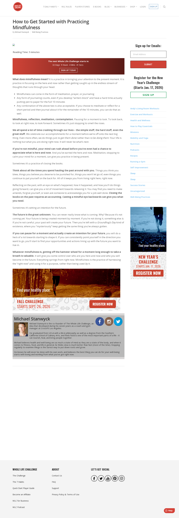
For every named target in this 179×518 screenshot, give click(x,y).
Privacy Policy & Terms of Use (65, 494)
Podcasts (134, 150)
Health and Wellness (140, 120)
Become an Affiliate (21, 494)
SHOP (132, 6)
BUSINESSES (119, 6)
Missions (134, 132)
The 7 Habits (18, 482)
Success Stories (137, 185)
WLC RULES (67, 6)
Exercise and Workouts (141, 114)
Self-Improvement (139, 167)
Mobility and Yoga (139, 138)
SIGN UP (153, 6)
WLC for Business (21, 500)
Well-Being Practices (40, 32)
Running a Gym (137, 161)
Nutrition (135, 144)
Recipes (134, 155)
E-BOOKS (97, 6)
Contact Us (57, 475)
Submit (148, 64)
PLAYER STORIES (82, 6)
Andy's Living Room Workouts (144, 108)
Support (55, 488)
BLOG (107, 6)
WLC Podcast (19, 507)
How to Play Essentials (141, 126)
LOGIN (143, 6)
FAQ (54, 482)
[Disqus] (68, 412)
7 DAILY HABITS (50, 6)
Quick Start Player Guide (23, 488)
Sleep (133, 173)
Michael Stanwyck (22, 32)
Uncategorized (137, 191)
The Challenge (19, 475)
